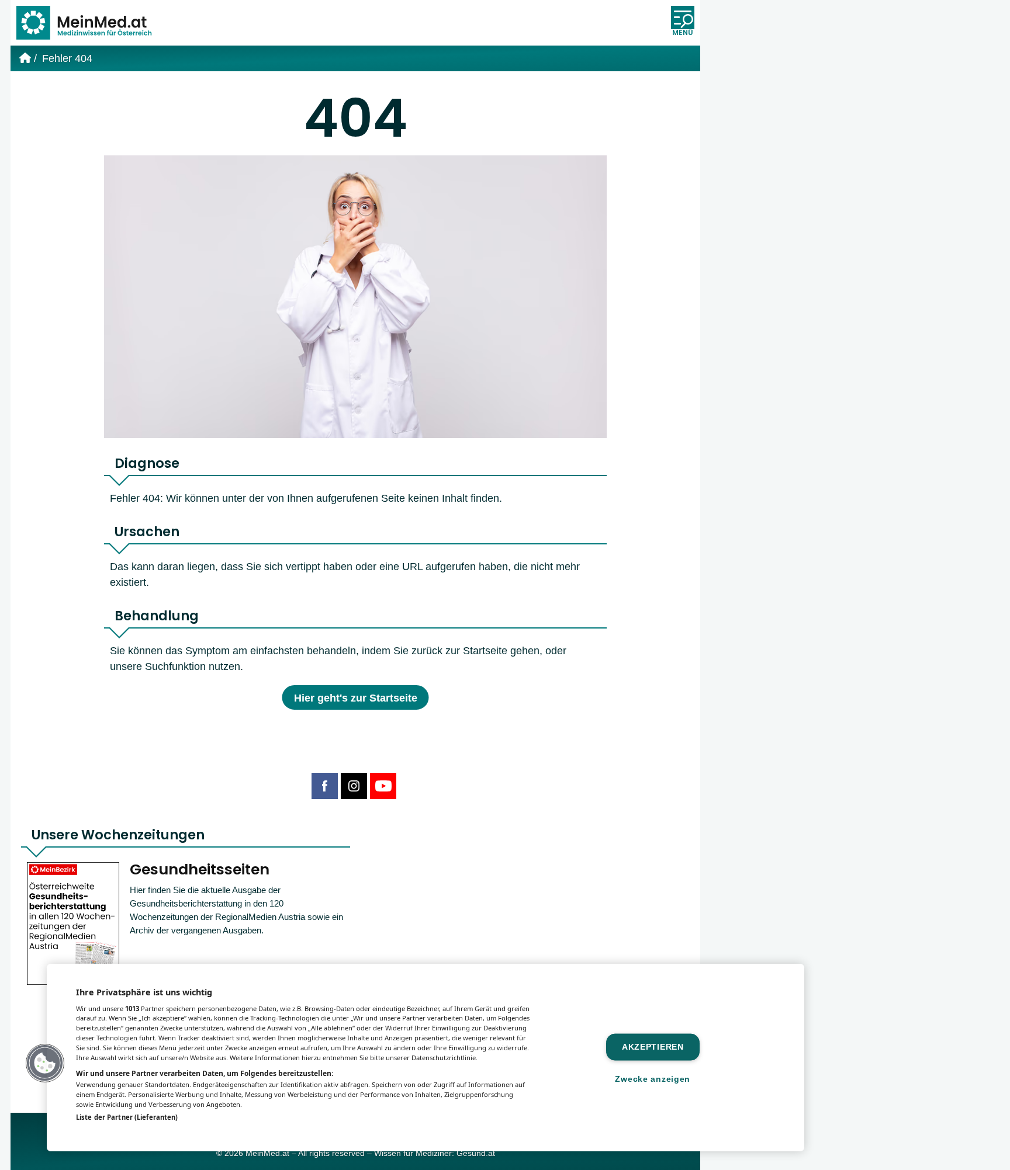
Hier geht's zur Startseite (355, 698)
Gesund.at (475, 1153)
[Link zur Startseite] (89, 23)
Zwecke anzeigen (652, 1079)
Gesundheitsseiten (199, 869)
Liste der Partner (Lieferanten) (127, 1117)
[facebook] (325, 786)
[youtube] (383, 786)
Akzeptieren (653, 1046)
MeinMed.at (267, 1153)
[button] (45, 1063)
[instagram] (354, 786)
